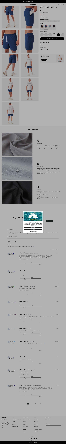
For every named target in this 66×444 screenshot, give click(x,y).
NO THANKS (33, 229)
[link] (33, 216)
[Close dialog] (41, 212)
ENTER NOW (33, 227)
